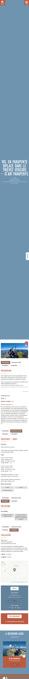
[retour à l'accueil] (2, 2)
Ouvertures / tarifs (16, 362)
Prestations (5, 365)
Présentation (5, 431)
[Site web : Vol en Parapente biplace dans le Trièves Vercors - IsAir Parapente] (14, 601)
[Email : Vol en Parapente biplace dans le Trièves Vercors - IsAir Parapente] (11, 601)
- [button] (2, 565)
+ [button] (2, 563)
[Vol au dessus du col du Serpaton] (14, 350)
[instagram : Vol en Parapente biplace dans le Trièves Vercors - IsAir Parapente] (21, 601)
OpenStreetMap (17, 582)
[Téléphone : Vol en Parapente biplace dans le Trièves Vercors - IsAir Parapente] (7, 601)
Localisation (14, 365)
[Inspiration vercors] (27, 256)
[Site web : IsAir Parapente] (18, 665)
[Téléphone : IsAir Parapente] (11, 665)
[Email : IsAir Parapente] (14, 665)
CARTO (26, 582)
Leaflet (12, 582)
